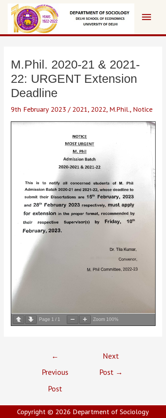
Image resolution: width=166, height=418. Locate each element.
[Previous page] (18, 319)
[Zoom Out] (72, 319)
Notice (142, 109)
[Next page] (31, 319)
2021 (80, 109)
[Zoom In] (85, 319)
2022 (98, 109)
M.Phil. (119, 109)
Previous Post (55, 358)
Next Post (111, 358)
